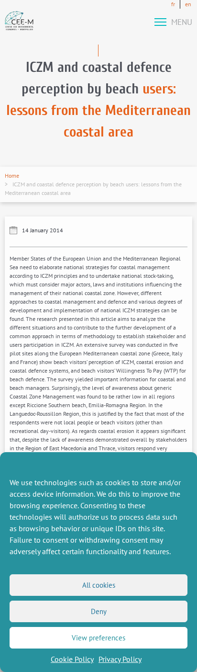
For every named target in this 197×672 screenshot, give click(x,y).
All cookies (98, 585)
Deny (99, 611)
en (188, 4)
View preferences (98, 637)
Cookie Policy (72, 659)
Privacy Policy (120, 659)
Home (12, 175)
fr (173, 4)
